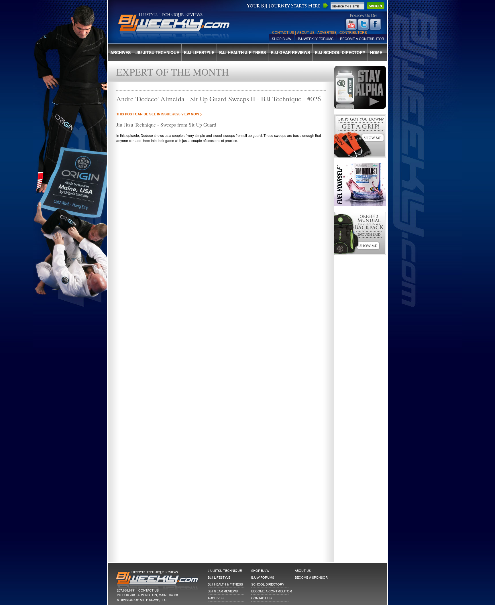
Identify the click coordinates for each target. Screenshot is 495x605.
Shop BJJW (281, 38)
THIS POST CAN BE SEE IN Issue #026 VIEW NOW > (159, 114)
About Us (306, 32)
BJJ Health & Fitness (242, 52)
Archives (120, 52)
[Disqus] (221, 333)
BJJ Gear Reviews (290, 52)
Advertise (327, 32)
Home (376, 52)
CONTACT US (148, 590)
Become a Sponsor (311, 577)
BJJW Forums (262, 577)
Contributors (353, 32)
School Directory (267, 584)
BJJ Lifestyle (199, 52)
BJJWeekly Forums (315, 38)
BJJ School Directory (340, 52)
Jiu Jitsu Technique (157, 52)
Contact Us (283, 32)
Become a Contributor (362, 38)
